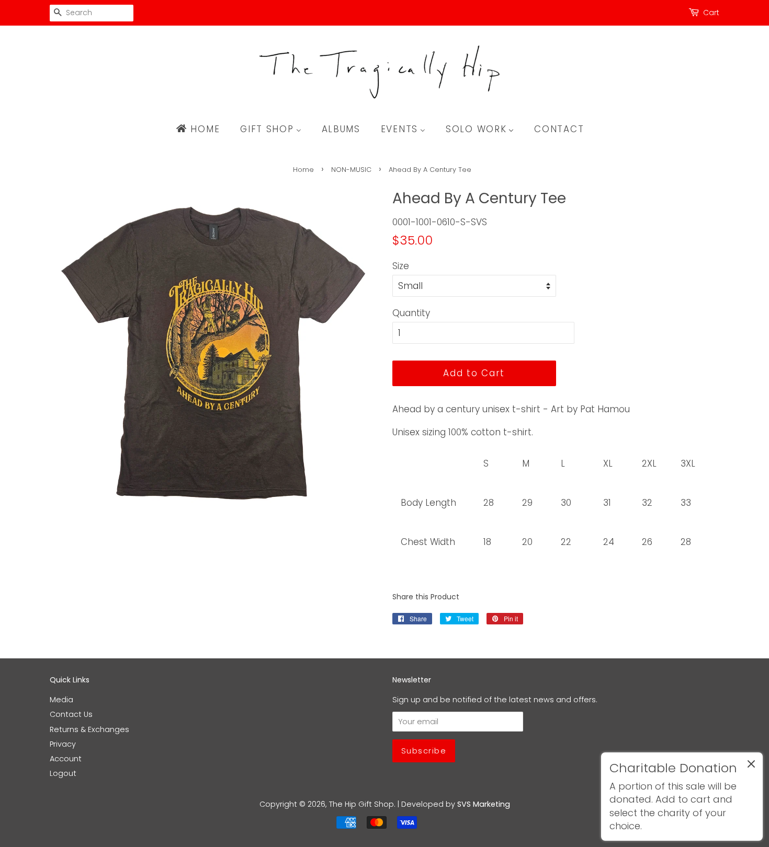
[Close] (751, 766)
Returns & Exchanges (89, 729)
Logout (63, 773)
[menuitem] (203, 129)
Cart (711, 12)
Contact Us (71, 714)
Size (400, 266)
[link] (682, 796)
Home (303, 169)
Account (66, 758)
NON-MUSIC (351, 169)
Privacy (63, 744)
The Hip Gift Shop (361, 804)
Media (61, 699)
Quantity (411, 313)
